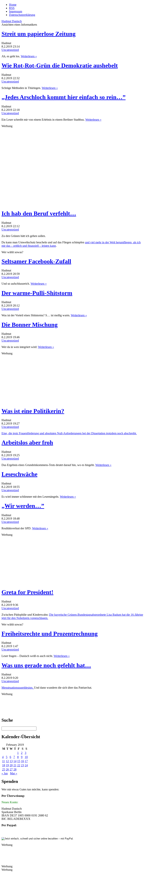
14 (14, 761)
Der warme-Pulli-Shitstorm (37, 293)
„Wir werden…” (23, 505)
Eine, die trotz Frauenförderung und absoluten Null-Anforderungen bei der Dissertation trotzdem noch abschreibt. (69, 433)
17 (26, 761)
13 (11, 761)
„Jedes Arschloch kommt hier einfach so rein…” (64, 97)
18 (3, 765)
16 (22, 761)
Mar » (13, 773)
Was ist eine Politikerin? (33, 411)
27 (11, 769)
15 (18, 761)
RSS (12, 8)
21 (14, 765)
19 (7, 765)
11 (3, 761)
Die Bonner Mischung (30, 324)
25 (3, 769)
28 (14, 769)
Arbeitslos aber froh (27, 442)
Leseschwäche (19, 474)
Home (12, 4)
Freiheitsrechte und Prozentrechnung (50, 633)
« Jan (5, 773)
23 (22, 765)
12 (7, 761)
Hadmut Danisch (12, 21)
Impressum (15, 11)
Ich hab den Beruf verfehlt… (39, 213)
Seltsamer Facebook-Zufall (36, 261)
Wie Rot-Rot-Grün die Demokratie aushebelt (60, 65)
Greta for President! (27, 592)
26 (7, 769)
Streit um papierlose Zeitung (39, 33)
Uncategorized (10, 49)
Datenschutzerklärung (22, 14)
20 (11, 765)
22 (18, 765)
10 (26, 757)
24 (26, 765)
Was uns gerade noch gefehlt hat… (46, 665)
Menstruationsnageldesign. (18, 687)
